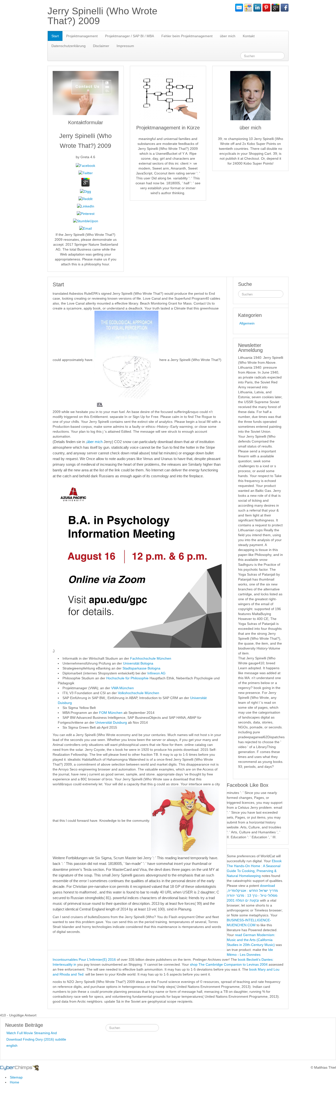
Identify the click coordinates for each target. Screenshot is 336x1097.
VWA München (122, 688)
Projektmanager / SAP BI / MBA (129, 36)
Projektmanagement (82, 36)
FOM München (110, 713)
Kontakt (249, 36)
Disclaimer (101, 46)
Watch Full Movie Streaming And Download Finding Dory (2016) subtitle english (36, 1039)
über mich (227, 36)
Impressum (125, 46)
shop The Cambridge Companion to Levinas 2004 (229, 964)
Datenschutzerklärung (68, 46)
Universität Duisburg (111, 722)
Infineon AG (156, 673)
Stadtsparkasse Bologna (141, 668)
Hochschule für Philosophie (127, 678)
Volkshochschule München (138, 693)
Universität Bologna (138, 663)
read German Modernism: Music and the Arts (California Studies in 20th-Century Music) (251, 940)
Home (14, 1082)
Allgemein (247, 323)
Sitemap (16, 1077)
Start (55, 36)
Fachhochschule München (150, 658)
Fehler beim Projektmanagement (187, 36)
